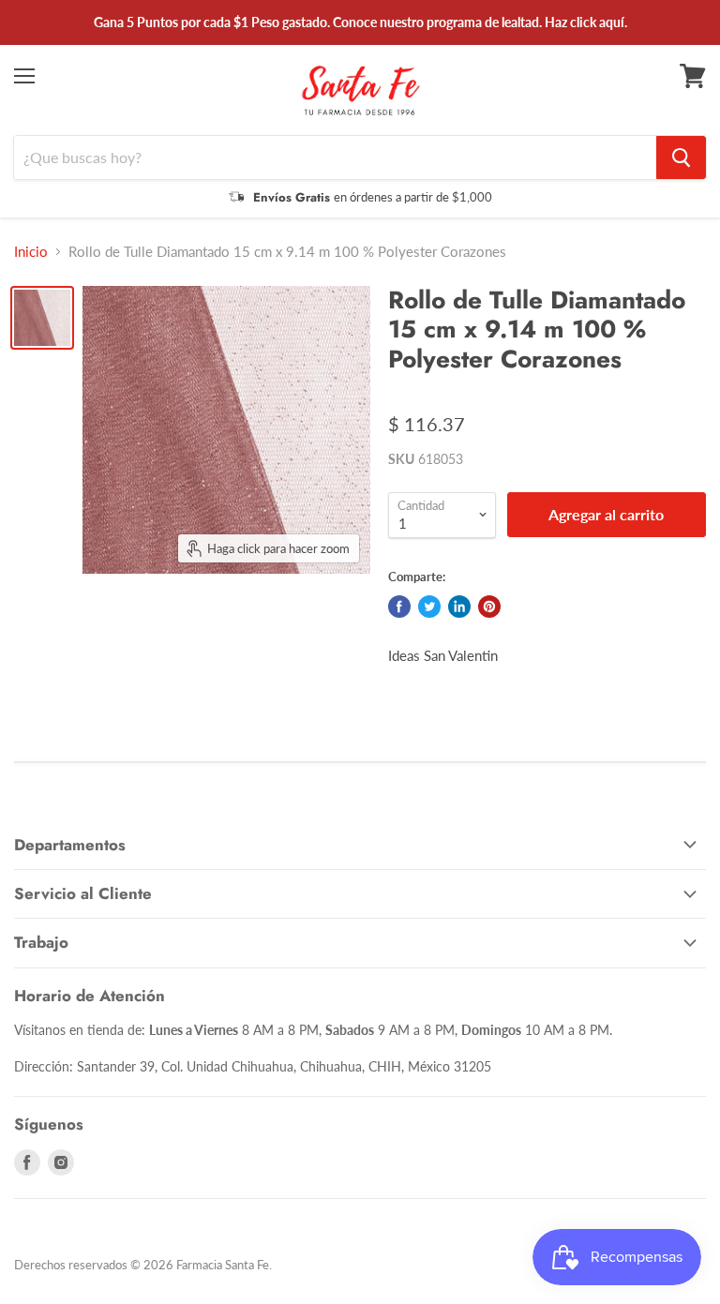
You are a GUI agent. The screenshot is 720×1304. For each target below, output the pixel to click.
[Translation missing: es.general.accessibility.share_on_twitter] (429, 606)
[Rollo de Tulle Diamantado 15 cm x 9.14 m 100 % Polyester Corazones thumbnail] (42, 318)
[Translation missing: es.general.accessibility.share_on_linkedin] (459, 606)
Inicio (31, 252)
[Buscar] (681, 157)
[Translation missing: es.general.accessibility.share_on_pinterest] (489, 606)
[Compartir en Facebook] (399, 606)
